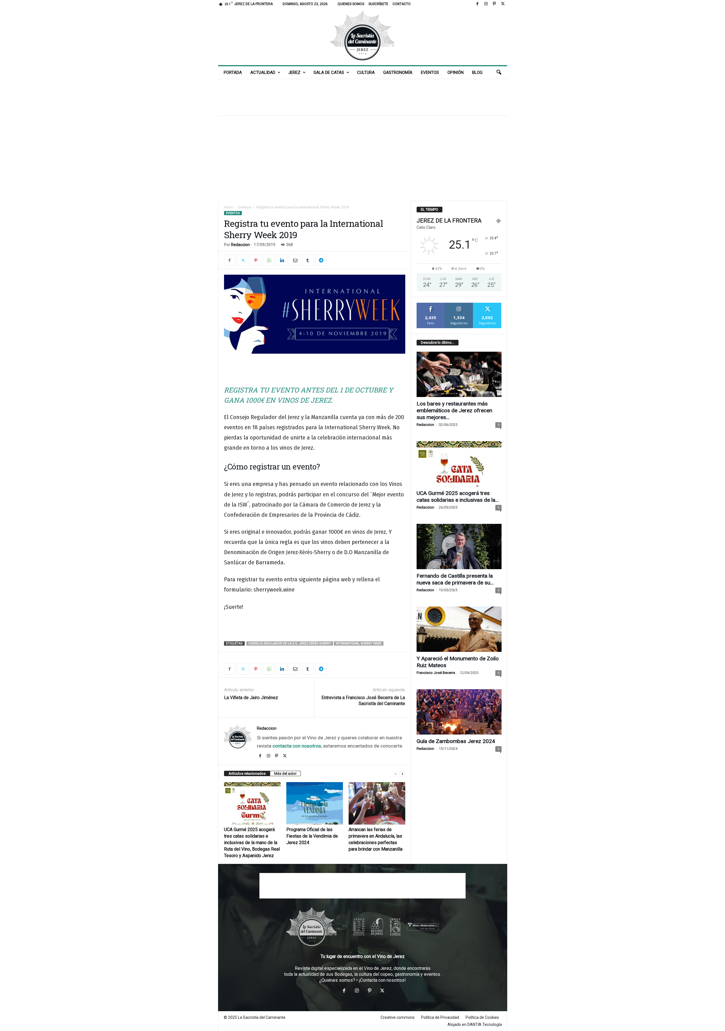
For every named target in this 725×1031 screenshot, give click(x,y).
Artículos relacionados (247, 773)
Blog (477, 72)
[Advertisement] (362, 97)
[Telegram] (321, 260)
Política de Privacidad (440, 1017)
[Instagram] (486, 4)
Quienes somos (351, 4)
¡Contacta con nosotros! (382, 980)
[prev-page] (395, 774)
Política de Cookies (482, 1017)
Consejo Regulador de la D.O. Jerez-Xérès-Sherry (289, 643)
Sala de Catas (329, 72)
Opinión (455, 72)
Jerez (294, 72)
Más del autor (285, 773)
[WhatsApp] (268, 260)
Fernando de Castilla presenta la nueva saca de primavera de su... (455, 579)
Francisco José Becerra (436, 673)
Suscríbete (378, 4)
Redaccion (240, 244)
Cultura (366, 72)
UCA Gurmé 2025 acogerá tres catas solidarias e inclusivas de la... (458, 496)
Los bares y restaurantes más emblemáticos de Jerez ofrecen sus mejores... (454, 410)
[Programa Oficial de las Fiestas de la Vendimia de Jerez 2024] (314, 803)
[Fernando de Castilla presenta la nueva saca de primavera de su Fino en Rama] (459, 546)
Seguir (459, 305)
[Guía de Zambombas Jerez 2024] (459, 712)
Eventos (430, 72)
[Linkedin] (281, 260)
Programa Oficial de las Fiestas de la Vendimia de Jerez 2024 (312, 836)
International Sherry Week (358, 643)
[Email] (294, 260)
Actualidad (262, 72)
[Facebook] (477, 4)
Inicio (228, 207)
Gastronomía (397, 72)
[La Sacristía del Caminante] (362, 36)
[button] (498, 72)
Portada (233, 72)
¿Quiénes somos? (337, 980)
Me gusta (430, 305)
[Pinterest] (494, 4)
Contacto (402, 4)
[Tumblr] (308, 260)
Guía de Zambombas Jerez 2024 (456, 741)
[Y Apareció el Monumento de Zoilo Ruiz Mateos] (459, 629)
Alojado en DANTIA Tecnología (474, 1024)
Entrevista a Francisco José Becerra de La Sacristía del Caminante (363, 700)
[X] (503, 4)
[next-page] (402, 774)
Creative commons (398, 1017)
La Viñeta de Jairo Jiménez (251, 697)
